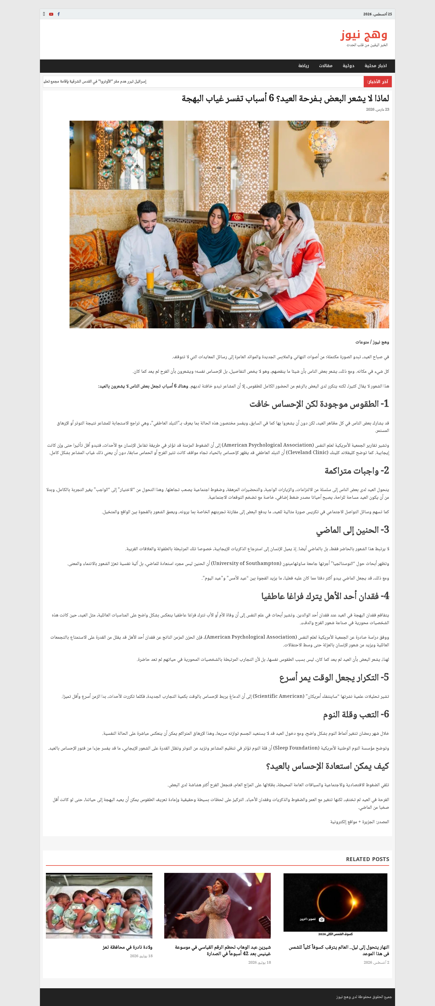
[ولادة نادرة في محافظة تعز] (99, 941)
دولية (349, 66)
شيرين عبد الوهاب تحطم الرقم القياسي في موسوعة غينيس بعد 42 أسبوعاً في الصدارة (223, 950)
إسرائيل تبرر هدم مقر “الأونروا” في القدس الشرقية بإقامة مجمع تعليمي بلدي (112, 81)
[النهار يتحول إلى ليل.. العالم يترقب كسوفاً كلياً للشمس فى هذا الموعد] (336, 941)
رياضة (303, 66)
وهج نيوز (364, 35)
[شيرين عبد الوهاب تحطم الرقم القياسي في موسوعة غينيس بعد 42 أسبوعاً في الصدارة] (217, 941)
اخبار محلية (376, 66)
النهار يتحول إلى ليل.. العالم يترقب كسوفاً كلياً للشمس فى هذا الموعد (339, 950)
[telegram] (43, 14)
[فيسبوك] (58, 14)
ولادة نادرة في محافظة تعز (127, 947)
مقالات (326, 66)
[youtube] (51, 14)
